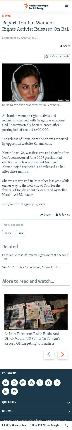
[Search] (66, 425)
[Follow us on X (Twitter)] (39, 382)
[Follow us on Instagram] (22, 382)
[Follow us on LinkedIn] (57, 382)
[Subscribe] (14, 391)
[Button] (65, 46)
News (6, 16)
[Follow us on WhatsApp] (5, 391)
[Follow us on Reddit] (14, 382)
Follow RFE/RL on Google (44, 425)
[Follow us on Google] (31, 382)
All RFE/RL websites (14, 425)
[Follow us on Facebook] (48, 382)
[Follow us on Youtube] (5, 382)
